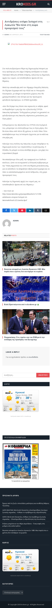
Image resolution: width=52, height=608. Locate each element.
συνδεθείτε (33, 357)
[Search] (48, 4)
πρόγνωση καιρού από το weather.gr (21, 416)
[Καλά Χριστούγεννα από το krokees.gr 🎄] (26, 288)
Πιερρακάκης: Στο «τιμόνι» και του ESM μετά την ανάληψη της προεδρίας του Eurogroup (24, 338)
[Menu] (4, 4)
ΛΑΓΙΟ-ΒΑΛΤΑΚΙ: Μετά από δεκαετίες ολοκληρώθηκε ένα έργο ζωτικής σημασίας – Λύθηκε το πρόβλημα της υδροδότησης (25, 511)
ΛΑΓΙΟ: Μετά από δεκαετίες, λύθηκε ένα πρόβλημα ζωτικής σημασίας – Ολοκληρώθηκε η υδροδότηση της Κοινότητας (24, 518)
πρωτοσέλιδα (17, 481)
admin (6, 34)
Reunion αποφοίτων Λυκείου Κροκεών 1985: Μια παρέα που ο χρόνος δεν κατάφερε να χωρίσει (24, 270)
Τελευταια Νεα (45, 34)
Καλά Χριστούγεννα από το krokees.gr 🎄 (21, 304)
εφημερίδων (26, 481)
